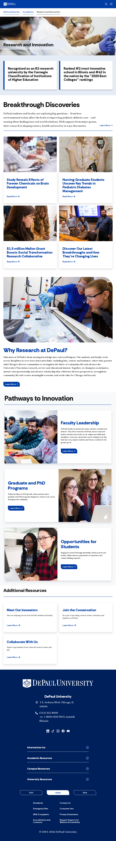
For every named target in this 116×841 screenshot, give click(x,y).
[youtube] (68, 730)
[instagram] (58, 730)
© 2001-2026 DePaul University (58, 832)
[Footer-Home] (58, 683)
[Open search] (106, 4)
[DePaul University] (25, 4)
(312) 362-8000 (48, 713)
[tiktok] (52, 730)
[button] (106, 125)
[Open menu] (111, 4)
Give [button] (85, 792)
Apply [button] (58, 792)
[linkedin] (47, 730)
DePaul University (11, 12)
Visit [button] (31, 792)
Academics (28, 12)
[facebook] (63, 730)
